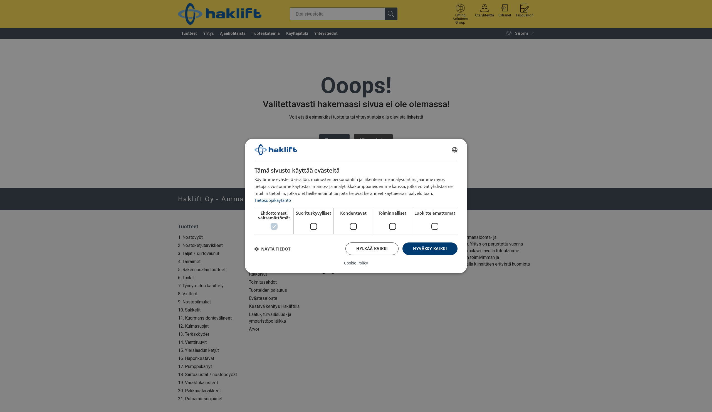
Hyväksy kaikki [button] (430, 248)
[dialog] (356, 206)
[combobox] (455, 150)
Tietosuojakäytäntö (272, 200)
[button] (272, 249)
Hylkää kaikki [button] (372, 248)
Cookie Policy (356, 263)
